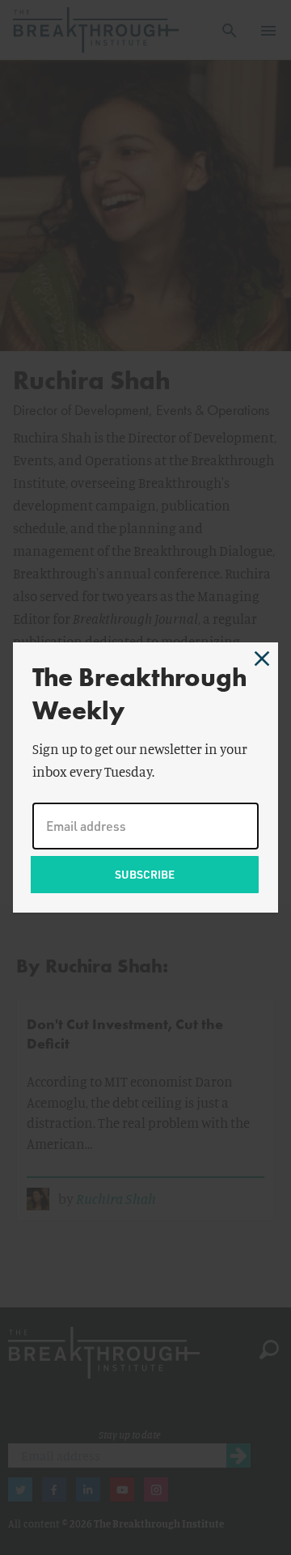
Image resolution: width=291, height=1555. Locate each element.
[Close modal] (262, 659)
